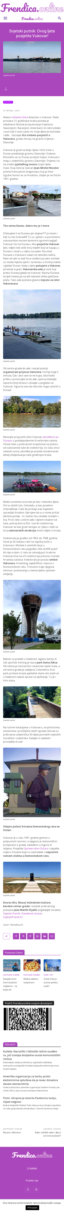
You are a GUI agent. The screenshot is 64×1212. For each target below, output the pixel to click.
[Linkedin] (44, 936)
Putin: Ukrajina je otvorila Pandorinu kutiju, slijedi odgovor (30, 1100)
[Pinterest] (30, 936)
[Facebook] (16, 936)
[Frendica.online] (32, 7)
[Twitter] (23, 936)
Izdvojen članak (11, 975)
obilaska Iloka (20, 117)
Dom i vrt (48, 975)
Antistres (8, 102)
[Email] (52, 936)
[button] (5, 18)
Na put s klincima (12, 1132)
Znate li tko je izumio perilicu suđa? (51, 982)
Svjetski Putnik (11, 913)
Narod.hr (10, 1044)
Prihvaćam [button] (32, 1207)
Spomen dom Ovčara (36, 848)
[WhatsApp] (37, 936)
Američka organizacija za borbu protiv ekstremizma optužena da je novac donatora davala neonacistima (30, 1080)
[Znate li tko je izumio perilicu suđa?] (52, 965)
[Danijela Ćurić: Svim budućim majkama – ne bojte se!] (11, 965)
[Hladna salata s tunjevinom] (32, 965)
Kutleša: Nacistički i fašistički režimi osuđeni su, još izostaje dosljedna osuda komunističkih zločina (31, 1055)
